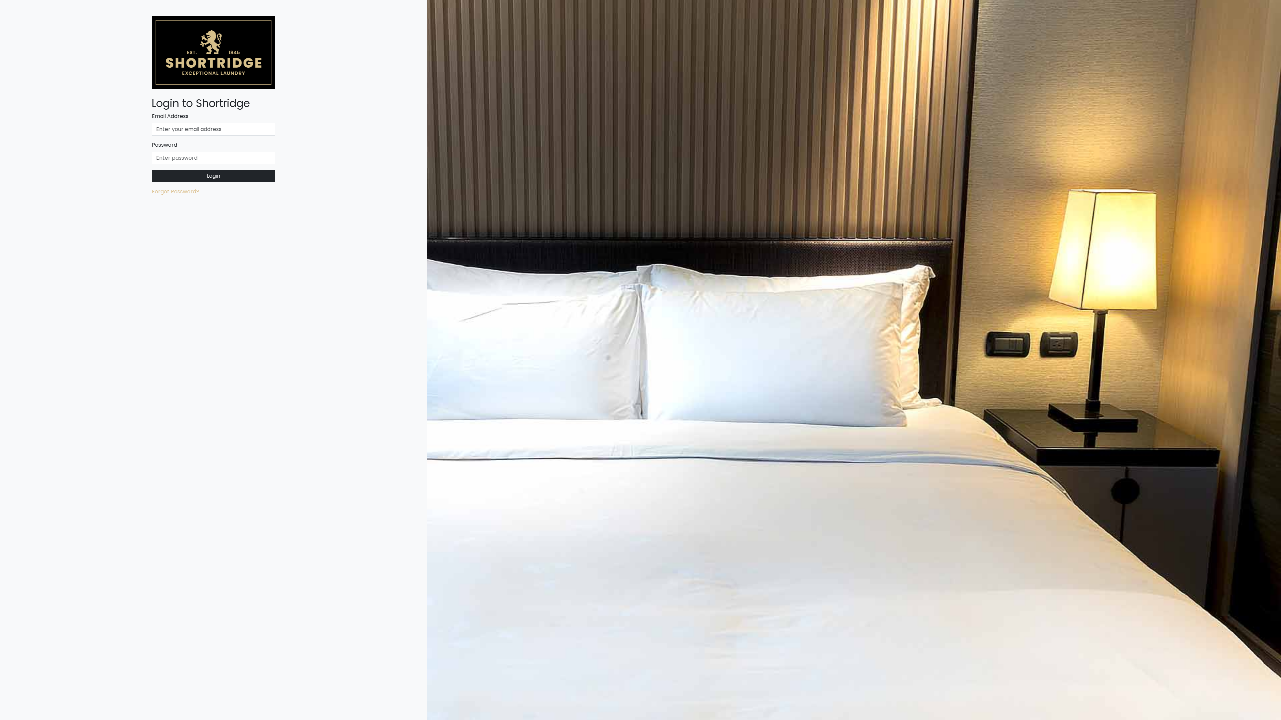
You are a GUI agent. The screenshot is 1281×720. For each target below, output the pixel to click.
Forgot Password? (175, 191)
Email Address (170, 116)
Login (213, 176)
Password (164, 145)
